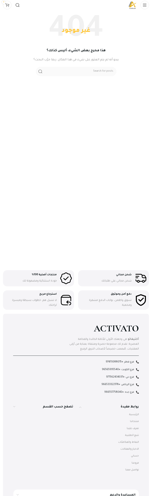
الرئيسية (134, 414)
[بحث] (18, 5)
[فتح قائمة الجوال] (144, 5)
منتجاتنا (134, 421)
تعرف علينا (133, 428)
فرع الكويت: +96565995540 (118, 369)
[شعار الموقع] (132, 5)
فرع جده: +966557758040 (119, 392)
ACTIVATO (116, 328)
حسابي (135, 456)
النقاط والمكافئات (128, 442)
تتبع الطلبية (132, 435)
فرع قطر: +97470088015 (120, 362)
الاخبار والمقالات (129, 449)
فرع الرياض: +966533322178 (118, 384)
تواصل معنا (132, 470)
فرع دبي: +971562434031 (120, 377)
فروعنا (135, 463)
